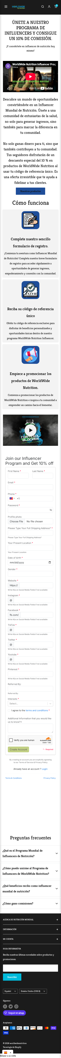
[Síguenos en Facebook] (5, 1006)
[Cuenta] (49, 7)
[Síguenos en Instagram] (16, 1006)
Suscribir (12, 977)
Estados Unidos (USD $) (30, 991)
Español (8, 991)
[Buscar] (42, 7)
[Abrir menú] (6, 7)
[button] (7, 1052)
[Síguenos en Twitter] (11, 1006)
